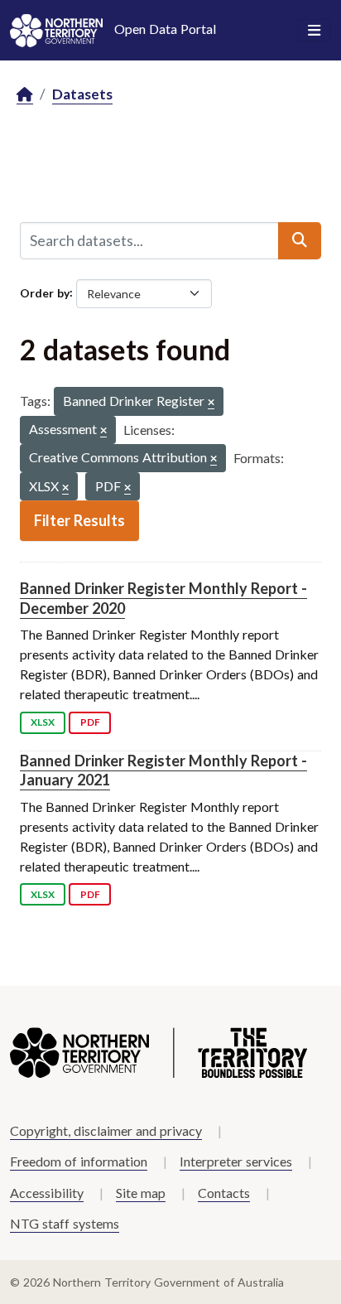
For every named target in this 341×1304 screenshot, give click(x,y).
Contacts (224, 1192)
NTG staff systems (64, 1223)
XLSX (43, 722)
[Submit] (299, 240)
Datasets (82, 94)
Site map (141, 1192)
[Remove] (211, 403)
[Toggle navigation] (314, 30)
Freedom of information (78, 1161)
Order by (45, 292)
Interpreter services (236, 1161)
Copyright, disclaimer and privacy (106, 1130)
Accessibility (47, 1192)
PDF (90, 722)
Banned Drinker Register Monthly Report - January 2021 (163, 770)
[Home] (25, 94)
